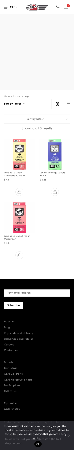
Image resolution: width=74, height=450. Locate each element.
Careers (9, 344)
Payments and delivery (18, 333)
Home (7, 96)
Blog (7, 327)
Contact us (11, 350)
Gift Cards (10, 391)
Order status (12, 409)
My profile (10, 403)
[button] (19, 192)
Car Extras (10, 368)
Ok (38, 444)
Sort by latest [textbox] (12, 104)
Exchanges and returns (18, 339)
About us (9, 321)
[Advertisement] (37, 39)
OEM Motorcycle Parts (18, 380)
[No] (69, 436)
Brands (8, 362)
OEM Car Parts (13, 374)
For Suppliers (12, 385)
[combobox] (26, 104)
